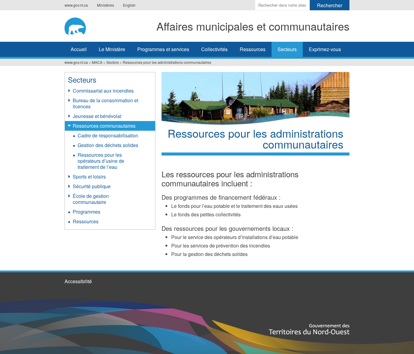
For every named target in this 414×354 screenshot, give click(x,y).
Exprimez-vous (325, 49)
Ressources (252, 49)
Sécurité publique (92, 186)
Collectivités (214, 49)
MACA (97, 62)
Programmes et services (163, 49)
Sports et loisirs (89, 176)
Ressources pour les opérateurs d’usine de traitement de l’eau (101, 160)
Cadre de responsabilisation (108, 135)
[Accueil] (79, 25)
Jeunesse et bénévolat (97, 116)
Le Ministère (112, 49)
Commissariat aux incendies (103, 90)
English (129, 5)
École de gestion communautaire (91, 198)
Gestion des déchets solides (108, 145)
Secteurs (287, 49)
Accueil (79, 49)
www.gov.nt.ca (76, 5)
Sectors (112, 62)
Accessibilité (78, 281)
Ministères (105, 5)
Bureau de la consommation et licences (105, 103)
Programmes (86, 211)
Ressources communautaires (104, 125)
